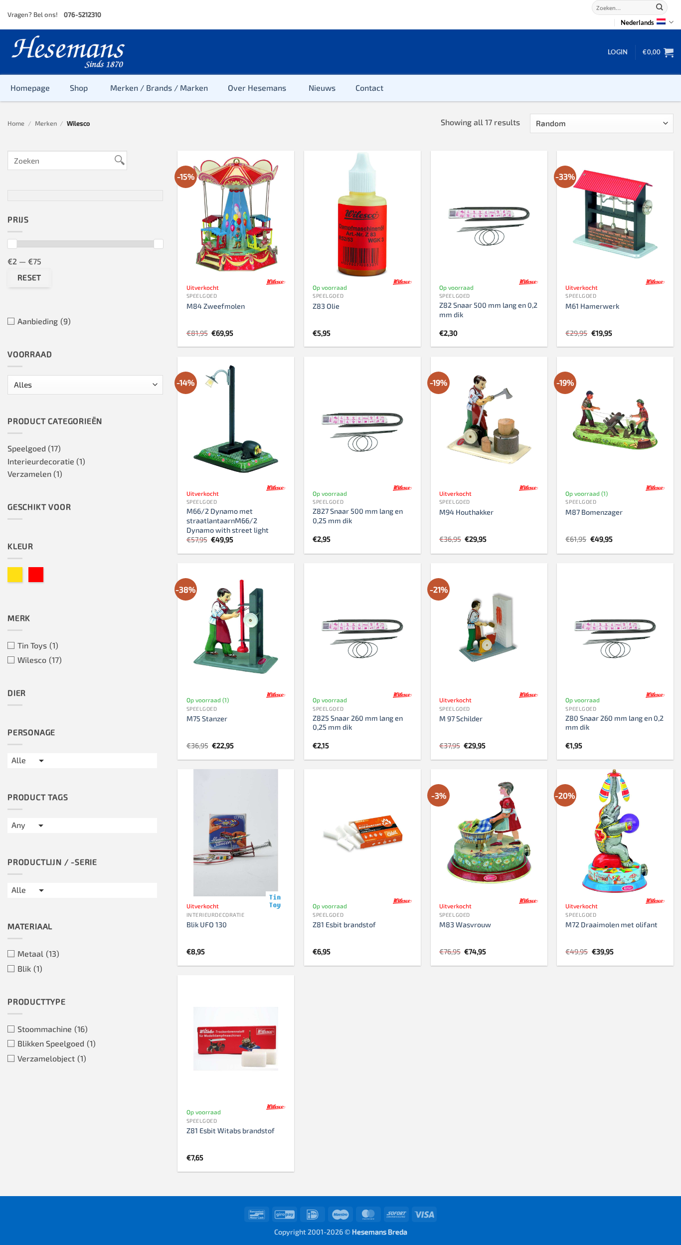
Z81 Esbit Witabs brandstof (230, 1130)
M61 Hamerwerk (592, 306)
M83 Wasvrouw (465, 924)
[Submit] (659, 7)
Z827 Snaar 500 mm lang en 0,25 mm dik (358, 516)
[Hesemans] (68, 52)
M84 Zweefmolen (215, 306)
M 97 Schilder (461, 718)
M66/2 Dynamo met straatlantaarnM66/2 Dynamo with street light (227, 520)
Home (15, 123)
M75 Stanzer (206, 718)
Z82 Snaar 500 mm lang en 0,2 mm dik (488, 310)
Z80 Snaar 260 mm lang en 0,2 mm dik (614, 723)
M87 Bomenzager (594, 512)
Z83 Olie (326, 306)
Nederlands (637, 22)
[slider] (12, 244)
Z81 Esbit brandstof (344, 924)
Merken (46, 123)
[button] (618, 52)
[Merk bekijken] (276, 282)
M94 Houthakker (466, 512)
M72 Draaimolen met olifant (611, 924)
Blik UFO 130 (206, 924)
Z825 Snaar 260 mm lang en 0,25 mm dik (358, 723)
